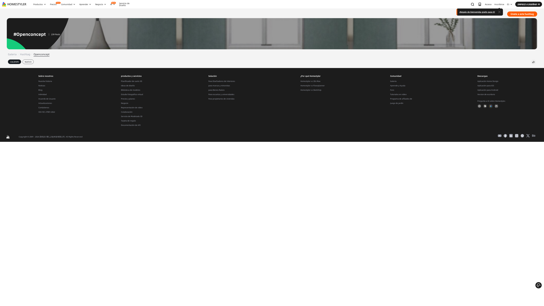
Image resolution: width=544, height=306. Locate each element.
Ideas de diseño (128, 85)
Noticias (41, 85)
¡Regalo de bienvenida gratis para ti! (477, 11)
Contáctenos (43, 107)
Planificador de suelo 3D (131, 81)
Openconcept (41, 54)
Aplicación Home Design (487, 81)
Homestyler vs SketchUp (310, 90)
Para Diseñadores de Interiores (221, 81)
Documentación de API (131, 125)
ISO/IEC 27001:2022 (46, 111)
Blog (40, 90)
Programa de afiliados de (401, 98)
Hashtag (25, 54)
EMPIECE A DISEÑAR (527, 4)
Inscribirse (499, 4)
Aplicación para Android (487, 90)
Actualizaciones (45, 103)
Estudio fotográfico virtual (132, 94)
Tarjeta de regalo (128, 120)
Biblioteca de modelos (130, 90)
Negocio (124, 103)
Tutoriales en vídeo (398, 94)
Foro (392, 90)
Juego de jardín (396, 103)
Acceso (488, 4)
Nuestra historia (45, 81)
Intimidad (42, 94)
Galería (12, 54)
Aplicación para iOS (485, 85)
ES (508, 4)
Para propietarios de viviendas (221, 98)
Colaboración (126, 111)
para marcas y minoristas (219, 85)
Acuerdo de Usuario (47, 98)
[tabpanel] (272, 66)
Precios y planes (128, 98)
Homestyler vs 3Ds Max (310, 81)
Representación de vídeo (132, 107)
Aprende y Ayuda (397, 85)
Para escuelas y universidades (221, 94)
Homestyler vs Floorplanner (312, 85)
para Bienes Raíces (216, 90)
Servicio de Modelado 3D (131, 116)
